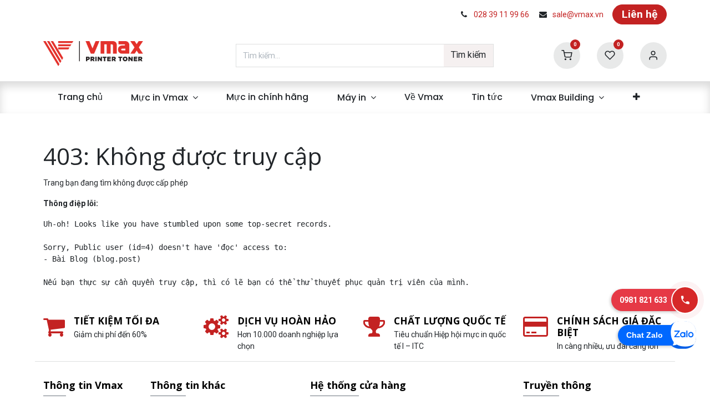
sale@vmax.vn (578, 14)
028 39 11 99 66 (501, 14)
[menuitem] (79, 97)
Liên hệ (639, 14)
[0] (567, 54)
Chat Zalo (644, 335)
